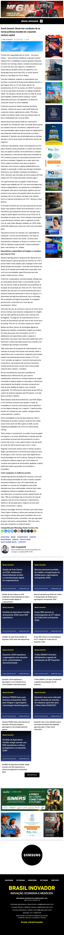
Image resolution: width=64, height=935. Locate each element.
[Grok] (28, 531)
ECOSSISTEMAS (22, 537)
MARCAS (15, 539)
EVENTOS (33, 537)
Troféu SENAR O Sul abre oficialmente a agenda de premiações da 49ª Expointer (47, 681)
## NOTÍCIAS (5, 537)
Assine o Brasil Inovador (32, 922)
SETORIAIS (44, 880)
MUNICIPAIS (32, 880)
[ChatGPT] (21, 531)
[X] (15, 531)
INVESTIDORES (6, 539)
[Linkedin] (5, 531)
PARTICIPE (55, 880)
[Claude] (18, 531)
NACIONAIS (9, 880)
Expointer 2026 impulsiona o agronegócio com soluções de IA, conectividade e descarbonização (14, 681)
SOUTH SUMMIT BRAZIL (9, 542)
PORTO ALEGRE (25, 539)
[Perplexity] (25, 531)
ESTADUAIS (20, 880)
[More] (35, 531)
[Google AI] (31, 531)
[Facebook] (9, 531)
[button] (41, 21)
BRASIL (13, 537)
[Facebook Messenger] (12, 531)
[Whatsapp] (2, 531)
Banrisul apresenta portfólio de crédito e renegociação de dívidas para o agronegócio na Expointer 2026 (48, 596)
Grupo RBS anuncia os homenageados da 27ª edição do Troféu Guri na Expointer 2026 (47, 639)
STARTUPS (22, 542)
